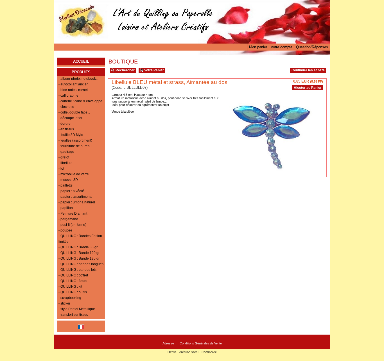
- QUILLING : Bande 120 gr (79, 253)
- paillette (65, 185)
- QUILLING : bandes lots (77, 270)
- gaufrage (66, 152)
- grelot (63, 157)
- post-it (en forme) (72, 225)
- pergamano (68, 219)
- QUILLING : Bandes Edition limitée (80, 239)
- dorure (64, 124)
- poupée (65, 230)
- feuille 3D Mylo (70, 135)
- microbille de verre (73, 174)
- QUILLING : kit (70, 287)
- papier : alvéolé (71, 191)
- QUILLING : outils (72, 292)
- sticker (64, 303)
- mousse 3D (68, 180)
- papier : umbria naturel (76, 202)
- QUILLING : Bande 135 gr (79, 258)
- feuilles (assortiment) (75, 140)
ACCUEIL (81, 61)
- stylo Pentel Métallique (76, 309)
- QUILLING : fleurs (72, 281)
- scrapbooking (69, 298)
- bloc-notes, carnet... (74, 90)
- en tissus (66, 129)
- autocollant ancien (73, 84)
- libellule (65, 163)
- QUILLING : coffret (73, 275)
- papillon (65, 208)
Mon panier (258, 47)
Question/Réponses (312, 47)
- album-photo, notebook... (78, 79)
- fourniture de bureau (75, 146)
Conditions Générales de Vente (201, 343)
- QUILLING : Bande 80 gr (78, 247)
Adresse (168, 343)
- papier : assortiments (75, 197)
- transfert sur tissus (73, 315)
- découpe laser (70, 118)
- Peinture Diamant (72, 213)
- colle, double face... (74, 112)
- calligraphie (68, 95)
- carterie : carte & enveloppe (80, 101)
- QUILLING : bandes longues (80, 264)
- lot (61, 169)
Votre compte (281, 47)
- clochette (66, 107)
